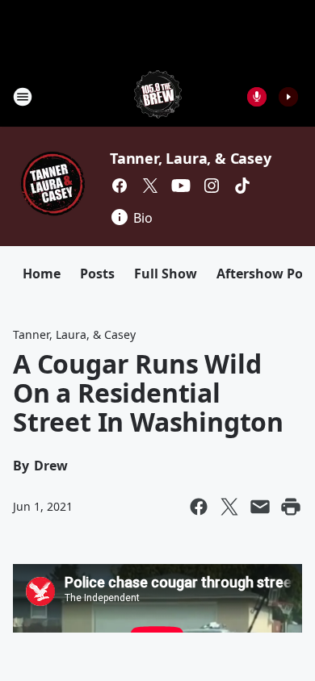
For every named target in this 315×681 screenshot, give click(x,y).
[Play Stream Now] (288, 97)
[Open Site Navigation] (22, 97)
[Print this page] (290, 506)
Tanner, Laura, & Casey (190, 158)
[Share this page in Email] (260, 506)
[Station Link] (158, 96)
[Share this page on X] (229, 506)
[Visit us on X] (150, 185)
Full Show (165, 273)
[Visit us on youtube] (181, 185)
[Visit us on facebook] (119, 185)
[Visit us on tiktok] (242, 185)
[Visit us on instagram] (211, 185)
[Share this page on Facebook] (198, 506)
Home (42, 273)
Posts (97, 273)
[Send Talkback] (257, 97)
